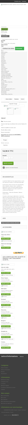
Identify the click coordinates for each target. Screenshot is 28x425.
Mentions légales (5, 385)
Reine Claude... (5, 278)
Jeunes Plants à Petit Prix (6, 82)
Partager (5, 140)
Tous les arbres (4, 72)
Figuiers (3, 65)
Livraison (3, 383)
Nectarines (3, 61)
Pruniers (3, 57)
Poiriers (2, 56)
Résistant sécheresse (6, 78)
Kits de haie (3, 80)
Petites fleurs (4, 86)
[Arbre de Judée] (7, 264)
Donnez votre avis (5, 143)
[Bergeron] (7, 318)
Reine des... (4, 310)
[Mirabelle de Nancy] (7, 328)
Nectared (3, 299)
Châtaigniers (3, 63)
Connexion (24, 1)
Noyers (2, 64)
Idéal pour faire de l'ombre (6, 76)
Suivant (22, 111)
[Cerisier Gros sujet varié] (7, 339)
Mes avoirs (3, 397)
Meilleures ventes (5, 379)
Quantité (4, 155)
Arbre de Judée (5, 267)
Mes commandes (5, 395)
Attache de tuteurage (6, 243)
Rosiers (2, 83)
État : (2, 121)
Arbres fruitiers (4, 52)
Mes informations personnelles (8, 401)
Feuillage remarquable (6, 75)
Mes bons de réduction (6, 403)
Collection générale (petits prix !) (8, 88)
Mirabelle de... (4, 331)
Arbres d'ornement (5, 71)
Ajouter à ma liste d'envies (11, 167)
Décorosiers (3, 87)
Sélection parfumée (5, 90)
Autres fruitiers (4, 68)
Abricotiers (3, 60)
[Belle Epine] (7, 286)
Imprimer (5, 145)
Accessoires (3, 91)
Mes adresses (4, 399)
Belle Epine (4, 288)
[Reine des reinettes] (7, 307)
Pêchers (3, 59)
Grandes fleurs (4, 84)
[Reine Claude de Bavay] (7, 275)
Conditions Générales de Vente (8, 387)
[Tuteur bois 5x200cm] (7, 232)
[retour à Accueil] (2, 99)
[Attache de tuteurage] (7, 241)
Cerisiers (3, 54)
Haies (2, 79)
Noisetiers (3, 67)
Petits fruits (3, 69)
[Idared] (10, 111)
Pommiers (3, 53)
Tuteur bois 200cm (5, 234)
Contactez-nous (17, 1)
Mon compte (5, 393)
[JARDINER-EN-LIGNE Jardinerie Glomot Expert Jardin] (14, 15)
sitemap (3, 389)
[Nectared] (7, 296)
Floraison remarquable (6, 73)
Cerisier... (3, 342)
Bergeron (3, 320)
